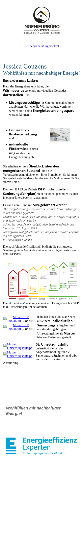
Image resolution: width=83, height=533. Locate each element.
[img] (41, 20)
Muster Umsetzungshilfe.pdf (20, 346)
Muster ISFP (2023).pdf (18, 318)
